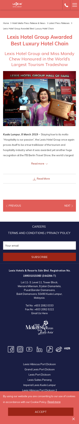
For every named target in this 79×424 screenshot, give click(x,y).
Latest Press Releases (59, 23)
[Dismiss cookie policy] (73, 418)
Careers (39, 226)
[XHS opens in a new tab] (67, 347)
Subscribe (39, 257)
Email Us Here (39, 313)
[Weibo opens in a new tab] (59, 348)
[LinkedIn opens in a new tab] (39, 348)
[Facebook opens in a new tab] (11, 348)
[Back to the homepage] (17, 4)
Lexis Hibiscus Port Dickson (39, 364)
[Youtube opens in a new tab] (29, 348)
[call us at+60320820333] (66, 4)
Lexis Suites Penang (40, 379)
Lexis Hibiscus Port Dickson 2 (39, 390)
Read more (54, 401)
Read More (43, 178)
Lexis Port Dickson (40, 374)
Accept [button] (41, 412)
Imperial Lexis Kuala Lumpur (39, 385)
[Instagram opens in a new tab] (20, 348)
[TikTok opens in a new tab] (50, 348)
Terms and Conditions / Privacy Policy (39, 233)
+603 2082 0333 (43, 305)
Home (6, 23)
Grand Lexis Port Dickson (40, 369)
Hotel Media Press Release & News (28, 23)
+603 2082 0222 (44, 309)
